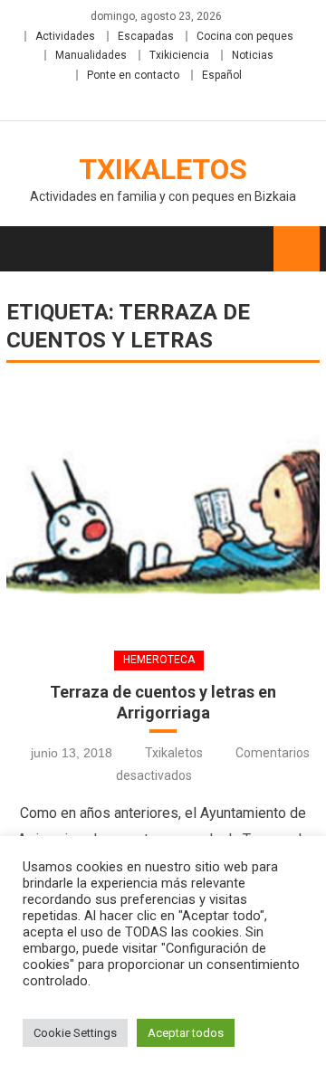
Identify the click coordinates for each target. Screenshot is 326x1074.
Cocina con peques (245, 36)
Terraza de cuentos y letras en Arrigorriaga (163, 702)
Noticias (252, 55)
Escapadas (146, 36)
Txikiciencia (179, 55)
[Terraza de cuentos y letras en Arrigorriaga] (163, 505)
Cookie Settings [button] (75, 1033)
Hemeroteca (159, 659)
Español (222, 75)
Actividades (65, 36)
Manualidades (91, 55)
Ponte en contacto (133, 75)
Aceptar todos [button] (186, 1033)
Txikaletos (163, 169)
